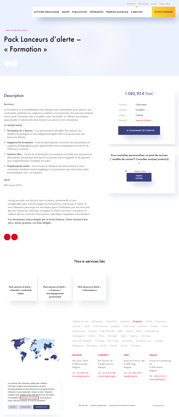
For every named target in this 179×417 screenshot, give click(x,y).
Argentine (111, 321)
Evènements (96, 11)
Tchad (123, 345)
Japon (129, 331)
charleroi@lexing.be (107, 376)
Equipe (65, 11)
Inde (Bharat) (107, 331)
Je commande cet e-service (140, 130)
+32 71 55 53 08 (108, 373)
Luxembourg (152, 331)
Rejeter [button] (12, 407)
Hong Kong (78, 331)
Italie (120, 331)
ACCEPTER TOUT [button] (41, 407)
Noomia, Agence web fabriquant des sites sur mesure (169, 406)
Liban (139, 331)
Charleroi (103, 355)
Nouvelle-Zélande (82, 340)
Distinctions (131, 3)
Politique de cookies (29, 397)
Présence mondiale (117, 11)
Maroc (92, 335)
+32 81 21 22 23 (159, 376)
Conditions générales (98, 405)
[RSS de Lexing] (60, 405)
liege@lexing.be (131, 376)
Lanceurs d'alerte (143, 120)
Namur (153, 355)
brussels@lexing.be (81, 376)
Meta (102, 335)
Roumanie (127, 340)
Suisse (113, 345)
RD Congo (113, 340)
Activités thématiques (46, 11)
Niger (123, 335)
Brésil (149, 321)
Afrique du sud (80, 321)
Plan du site (83, 405)
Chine (87, 326)
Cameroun (161, 321)
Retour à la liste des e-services (16, 30)
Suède (103, 345)
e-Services (136, 11)
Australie (125, 321)
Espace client (164, 3)
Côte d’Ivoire (100, 326)
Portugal (100, 340)
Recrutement (143, 3)
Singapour (78, 345)
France (154, 326)
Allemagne (97, 321)
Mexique (112, 335)
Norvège (145, 335)
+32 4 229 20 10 (134, 373)
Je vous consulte (163, 11)
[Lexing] (15, 12)
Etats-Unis (129, 326)
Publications (79, 11)
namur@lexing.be (157, 379)
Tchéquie (135, 345)
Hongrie (92, 331)
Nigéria (134, 335)
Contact (154, 3)
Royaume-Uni (143, 340)
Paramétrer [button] (25, 407)
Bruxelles (77, 355)
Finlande (142, 326)
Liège (126, 355)
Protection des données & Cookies (122, 405)
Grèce (164, 326)
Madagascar (78, 335)
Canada (76, 326)
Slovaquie (92, 345)
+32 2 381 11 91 (82, 373)
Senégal (159, 340)
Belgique (137, 321)
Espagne (115, 326)
